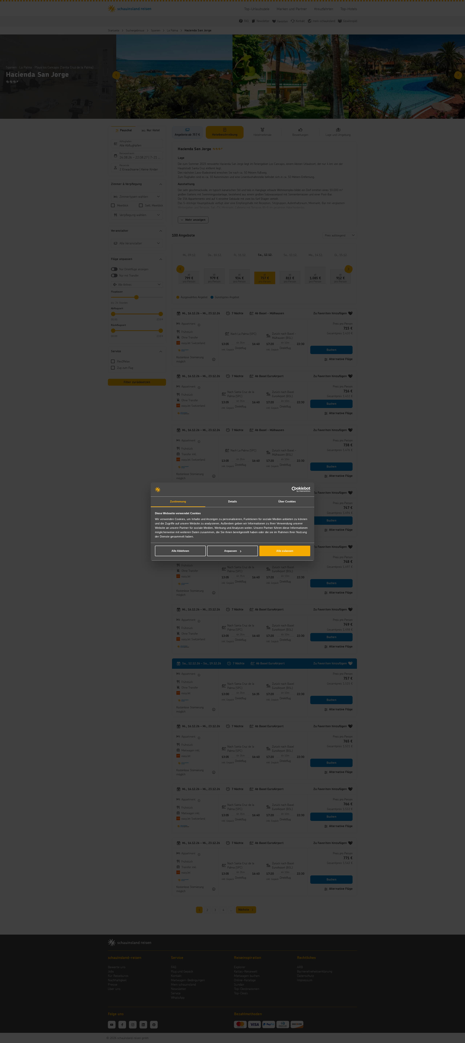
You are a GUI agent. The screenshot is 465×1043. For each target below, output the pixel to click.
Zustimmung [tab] (178, 501)
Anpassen (230, 550)
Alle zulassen (284, 550)
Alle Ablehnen (180, 550)
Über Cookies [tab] (287, 501)
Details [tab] (232, 501)
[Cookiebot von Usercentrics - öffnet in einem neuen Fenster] (294, 489)
